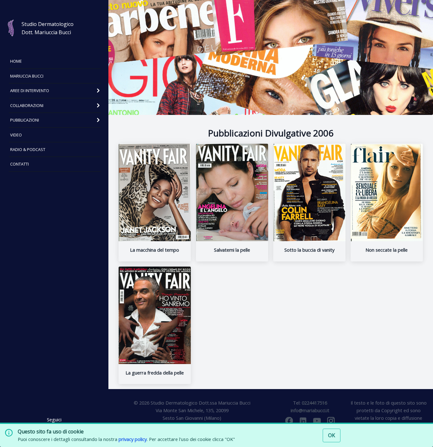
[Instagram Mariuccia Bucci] (331, 421)
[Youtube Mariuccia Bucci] (317, 421)
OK (331, 435)
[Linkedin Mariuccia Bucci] (303, 421)
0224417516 (314, 403)
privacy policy (133, 439)
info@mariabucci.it (310, 410)
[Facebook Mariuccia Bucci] (289, 421)
